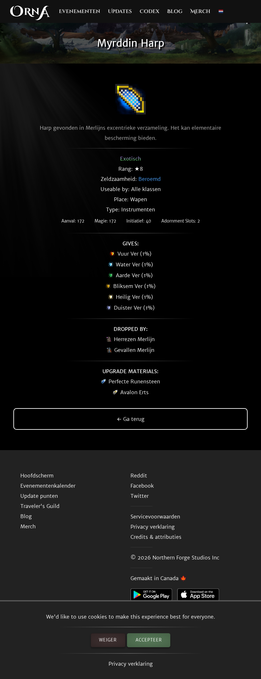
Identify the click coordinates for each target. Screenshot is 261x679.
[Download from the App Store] (200, 596)
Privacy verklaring (131, 664)
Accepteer (149, 640)
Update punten (39, 496)
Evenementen (79, 11)
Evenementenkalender (47, 486)
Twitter (139, 496)
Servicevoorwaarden (155, 516)
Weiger (108, 640)
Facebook (142, 486)
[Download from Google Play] (153, 596)
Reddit (138, 475)
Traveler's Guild (40, 506)
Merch (200, 11)
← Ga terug (131, 419)
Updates (120, 11)
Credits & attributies (155, 537)
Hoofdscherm (36, 475)
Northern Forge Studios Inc (185, 557)
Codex (149, 11)
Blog (174, 11)
